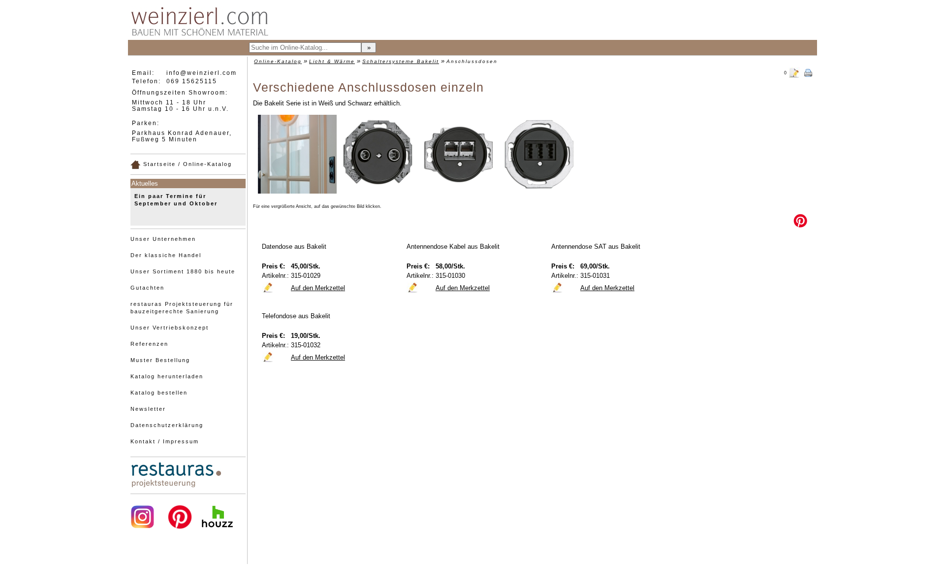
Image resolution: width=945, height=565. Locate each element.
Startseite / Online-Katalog (186, 164)
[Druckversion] (808, 72)
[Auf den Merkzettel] (268, 287)
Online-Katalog (278, 61)
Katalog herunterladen (166, 376)
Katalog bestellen (159, 393)
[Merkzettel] (794, 72)
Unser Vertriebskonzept (169, 328)
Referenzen (149, 344)
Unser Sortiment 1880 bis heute (182, 271)
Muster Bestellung (160, 360)
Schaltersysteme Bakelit (400, 61)
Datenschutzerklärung (166, 425)
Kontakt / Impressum (164, 441)
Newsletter (148, 409)
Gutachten (147, 288)
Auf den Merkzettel (318, 288)
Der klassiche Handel (165, 255)
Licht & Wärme (332, 61)
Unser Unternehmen (163, 239)
